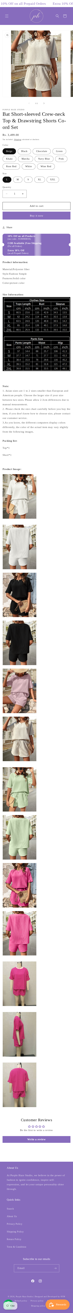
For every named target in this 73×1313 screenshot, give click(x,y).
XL (39, 179)
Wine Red (46, 166)
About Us (12, 1216)
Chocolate (41, 151)
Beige (9, 151)
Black (24, 151)
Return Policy (14, 1239)
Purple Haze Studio (24, 1296)
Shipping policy (38, 1306)
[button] (7, 16)
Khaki (9, 159)
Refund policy (21, 1301)
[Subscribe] (55, 1268)
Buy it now (36, 215)
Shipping (17, 139)
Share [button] (9, 227)
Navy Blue (44, 159)
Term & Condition (16, 1247)
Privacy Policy (14, 1224)
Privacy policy (37, 1301)
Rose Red (11, 166)
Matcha (26, 159)
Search (10, 1209)
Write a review (36, 1139)
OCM (63, 1296)
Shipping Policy (15, 1231)
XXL (53, 179)
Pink (61, 159)
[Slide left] (29, 103)
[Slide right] (44, 103)
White (28, 166)
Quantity (7, 187)
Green (59, 151)
